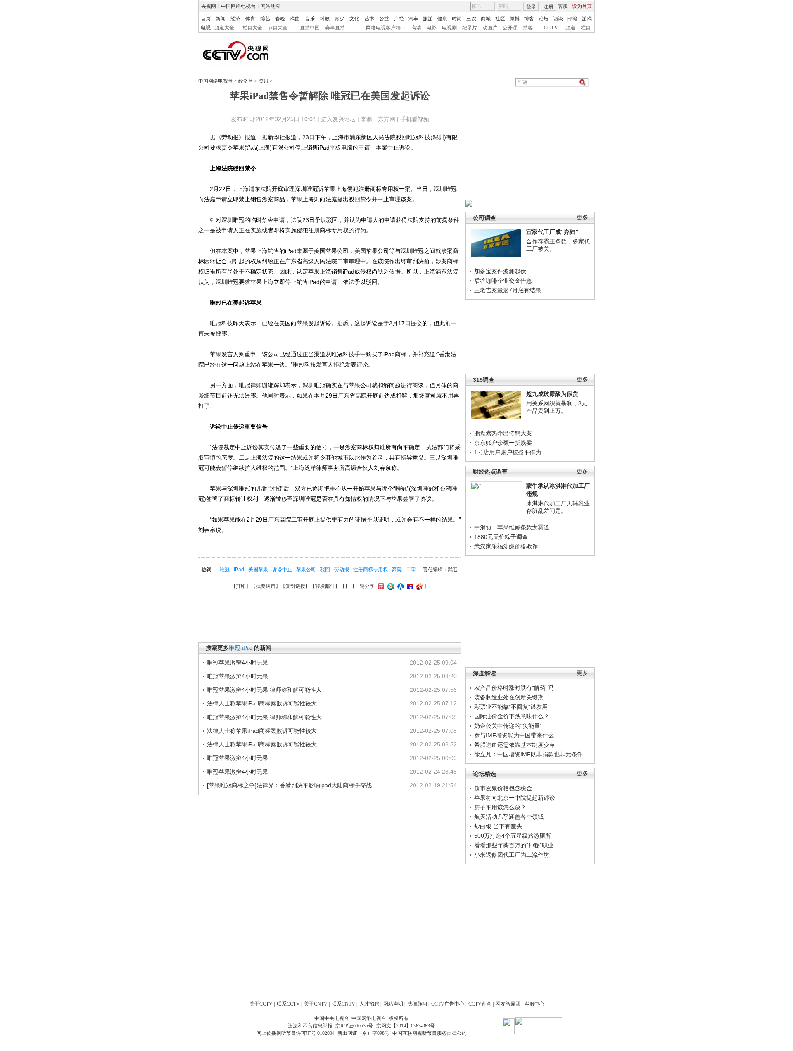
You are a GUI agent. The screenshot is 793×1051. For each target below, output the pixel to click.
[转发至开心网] (380, 586)
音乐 (310, 18)
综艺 (265, 18)
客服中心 (534, 1004)
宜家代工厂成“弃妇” (552, 232)
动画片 (489, 28)
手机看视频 (414, 119)
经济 (235, 18)
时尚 (457, 18)
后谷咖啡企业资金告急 (503, 280)
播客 (528, 28)
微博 (515, 18)
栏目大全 (252, 28)
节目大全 (277, 28)
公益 (384, 18)
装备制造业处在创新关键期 (509, 697)
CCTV (551, 28)
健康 (442, 18)
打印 (241, 586)
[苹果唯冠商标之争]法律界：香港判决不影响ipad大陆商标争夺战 (289, 785)
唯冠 (225, 569)
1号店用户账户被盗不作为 (507, 452)
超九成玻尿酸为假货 (552, 394)
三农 (471, 18)
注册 (548, 7)
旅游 (428, 18)
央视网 (208, 6)
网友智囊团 (508, 1004)
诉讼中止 (282, 569)
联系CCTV (288, 1004)
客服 (563, 6)
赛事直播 (335, 28)
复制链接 (295, 586)
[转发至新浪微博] (418, 586)
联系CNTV (343, 1004)
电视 (206, 28)
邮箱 (572, 18)
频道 (570, 28)
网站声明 (393, 1004)
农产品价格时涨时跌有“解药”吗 (513, 687)
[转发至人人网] (399, 586)
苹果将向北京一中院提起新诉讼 (514, 797)
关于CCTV (261, 1004)
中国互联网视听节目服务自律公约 (429, 1033)
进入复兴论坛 (338, 119)
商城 (486, 18)
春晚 (280, 18)
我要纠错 (265, 586)
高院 (397, 569)
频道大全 (224, 28)
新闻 (221, 18)
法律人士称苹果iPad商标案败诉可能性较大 (262, 703)
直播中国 (310, 28)
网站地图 (270, 6)
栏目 (586, 28)
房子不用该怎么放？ (500, 807)
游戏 (587, 18)
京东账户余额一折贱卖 (503, 442)
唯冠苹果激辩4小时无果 (237, 662)
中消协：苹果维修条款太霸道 (511, 527)
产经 (399, 18)
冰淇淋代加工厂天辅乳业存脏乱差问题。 (558, 507)
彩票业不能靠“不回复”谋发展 (511, 706)
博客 (529, 18)
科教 (325, 18)
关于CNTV (316, 1004)
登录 (531, 7)
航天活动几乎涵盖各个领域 (509, 816)
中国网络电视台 (238, 6)
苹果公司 (306, 569)
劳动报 (341, 569)
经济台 (245, 81)
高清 (416, 28)
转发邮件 (325, 586)
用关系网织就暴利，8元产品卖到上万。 (556, 407)
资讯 (263, 81)
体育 (250, 18)
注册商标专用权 (370, 569)
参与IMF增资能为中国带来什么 (514, 735)
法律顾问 (417, 1004)
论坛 (543, 18)
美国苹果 (258, 569)
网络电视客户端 (383, 28)
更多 (582, 217)
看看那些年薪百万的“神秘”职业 (513, 845)
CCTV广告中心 (447, 1004)
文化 (354, 18)
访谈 (558, 18)
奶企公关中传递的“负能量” (508, 725)
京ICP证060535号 (354, 1026)
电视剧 (449, 28)
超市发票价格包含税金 (503, 788)
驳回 (325, 569)
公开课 (510, 28)
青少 (339, 18)
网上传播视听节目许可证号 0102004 (295, 1033)
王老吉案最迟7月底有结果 (507, 290)
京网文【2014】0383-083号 (405, 1026)
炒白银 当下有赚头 (498, 826)
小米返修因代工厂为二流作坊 (511, 854)
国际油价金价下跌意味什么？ (511, 716)
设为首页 (582, 6)
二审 (411, 569)
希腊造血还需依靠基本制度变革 (514, 744)
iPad (239, 569)
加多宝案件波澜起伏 (500, 271)
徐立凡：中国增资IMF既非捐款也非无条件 (528, 754)
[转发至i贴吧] (409, 586)
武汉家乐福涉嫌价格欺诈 (506, 546)
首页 (206, 18)
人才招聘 (369, 1004)
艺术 (369, 18)
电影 (432, 28)
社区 (500, 18)
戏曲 (295, 18)
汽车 (413, 18)
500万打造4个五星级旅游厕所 (512, 835)
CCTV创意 (479, 1004)
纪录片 (469, 28)
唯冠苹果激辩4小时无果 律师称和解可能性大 (264, 689)
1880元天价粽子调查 (501, 537)
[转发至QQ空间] (389, 586)
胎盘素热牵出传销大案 (503, 433)
